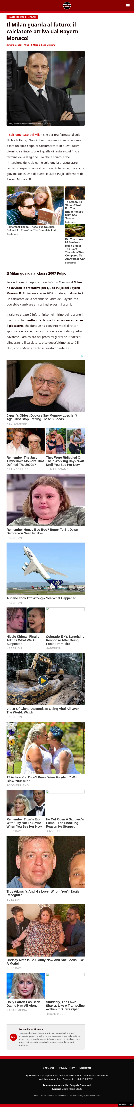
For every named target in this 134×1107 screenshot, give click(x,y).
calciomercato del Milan (25, 135)
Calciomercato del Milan (22, 17)
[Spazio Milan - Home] (67, 5)
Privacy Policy (67, 1067)
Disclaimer (85, 1067)
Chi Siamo (48, 1067)
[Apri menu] (128, 6)
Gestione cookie (125, 1104)
